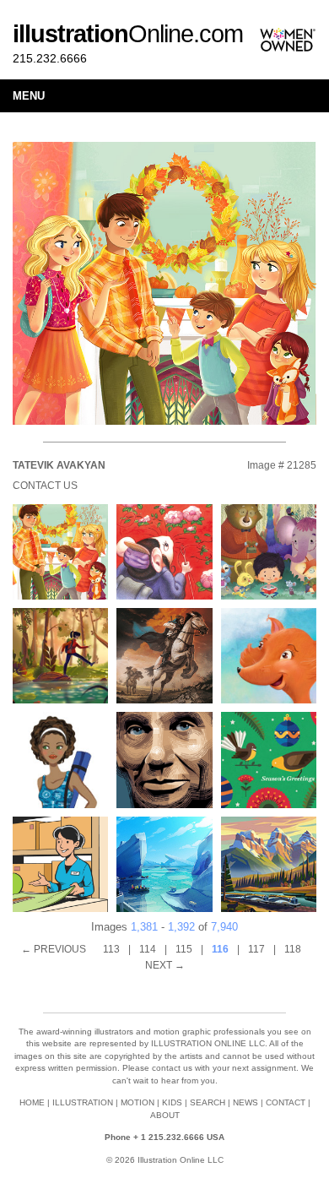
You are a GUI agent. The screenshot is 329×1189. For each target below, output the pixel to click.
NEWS (245, 1102)
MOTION (137, 1102)
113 (111, 949)
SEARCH (207, 1102)
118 (292, 949)
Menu (29, 96)
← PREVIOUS (53, 949)
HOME (32, 1102)
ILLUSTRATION (82, 1102)
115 (183, 949)
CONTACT (285, 1102)
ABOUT (165, 1115)
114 (147, 949)
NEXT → (165, 965)
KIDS (172, 1102)
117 (256, 949)
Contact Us (45, 485)
